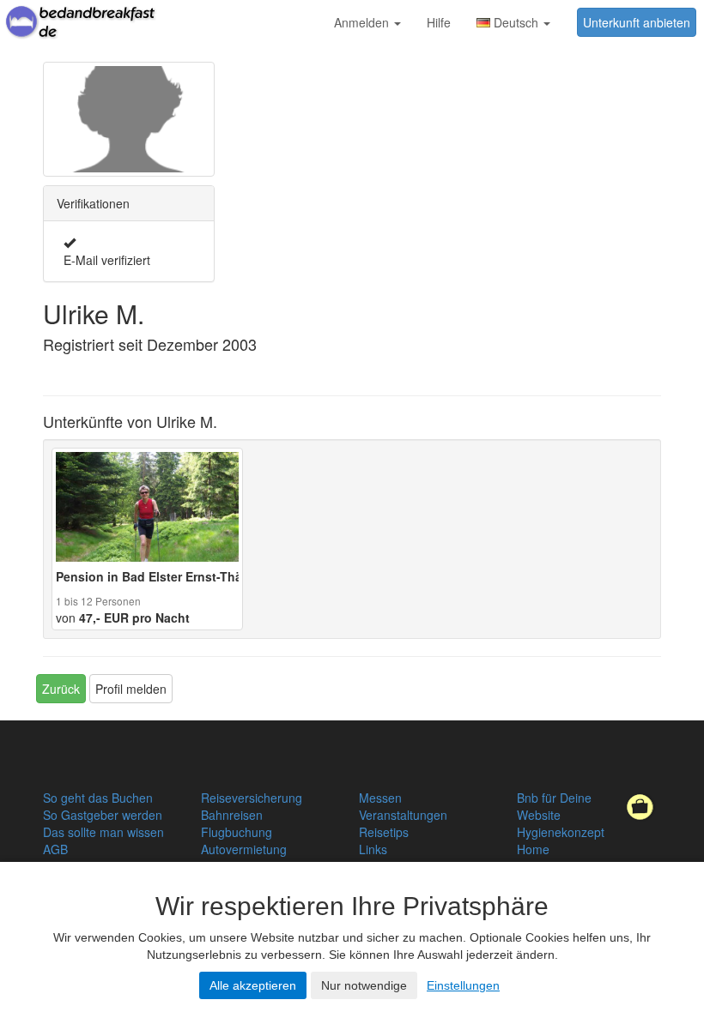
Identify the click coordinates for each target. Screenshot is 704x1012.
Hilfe (439, 22)
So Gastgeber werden (102, 814)
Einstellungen (463, 985)
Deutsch (516, 22)
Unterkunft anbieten (636, 22)
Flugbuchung (236, 831)
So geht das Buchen (98, 797)
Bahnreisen (232, 814)
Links (373, 849)
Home (533, 849)
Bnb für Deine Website (554, 806)
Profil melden (131, 688)
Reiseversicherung (251, 797)
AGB (55, 849)
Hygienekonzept (560, 831)
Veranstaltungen (403, 814)
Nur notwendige (364, 985)
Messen (380, 797)
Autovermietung (244, 849)
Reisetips (384, 831)
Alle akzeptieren (252, 985)
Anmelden (363, 22)
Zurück (61, 688)
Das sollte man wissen (103, 831)
